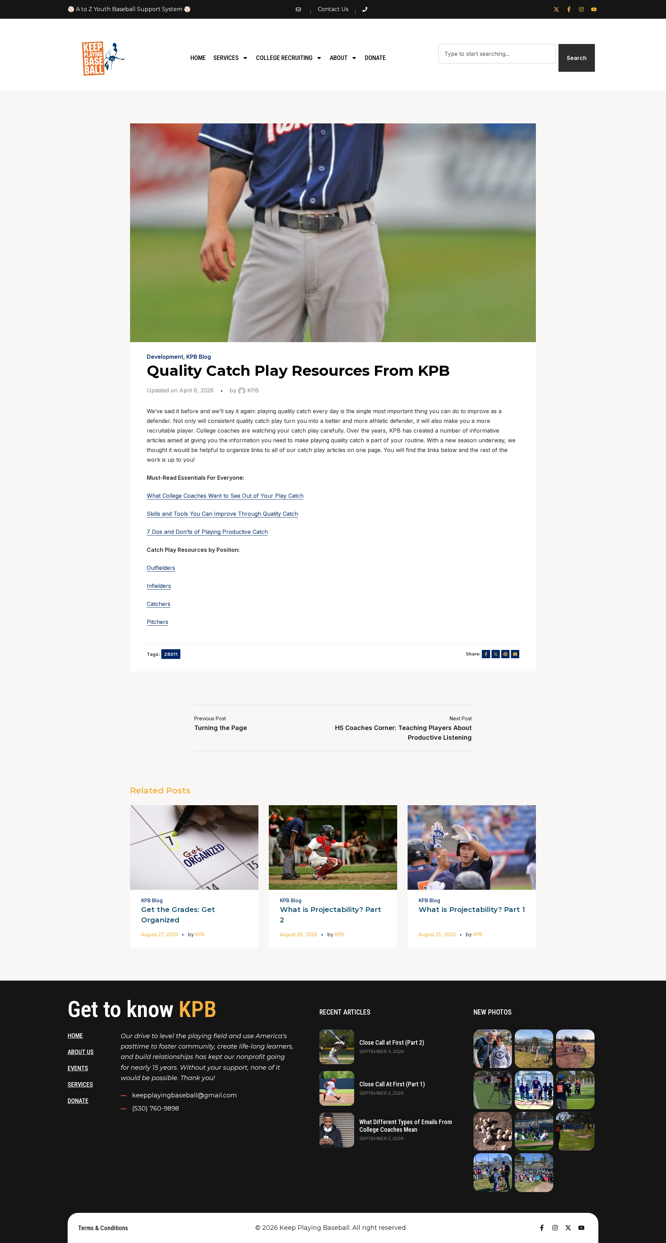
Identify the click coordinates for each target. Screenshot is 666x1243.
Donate (375, 57)
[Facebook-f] (569, 9)
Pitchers (157, 621)
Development (165, 356)
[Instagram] (581, 9)
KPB (252, 390)
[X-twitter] (556, 9)
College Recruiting (284, 57)
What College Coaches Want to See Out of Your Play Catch (225, 495)
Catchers (158, 603)
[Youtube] (594, 9)
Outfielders (161, 567)
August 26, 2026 (298, 934)
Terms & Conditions (103, 1228)
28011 (171, 654)
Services (226, 57)
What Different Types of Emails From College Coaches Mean (405, 1125)
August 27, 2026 (159, 934)
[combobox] (496, 53)
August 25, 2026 (437, 934)
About (339, 57)
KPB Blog (198, 356)
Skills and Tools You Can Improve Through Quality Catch (222, 513)
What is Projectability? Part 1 (472, 909)
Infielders (159, 585)
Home (198, 57)
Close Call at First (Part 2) (391, 1042)
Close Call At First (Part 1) (392, 1084)
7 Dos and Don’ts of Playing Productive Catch (207, 531)
